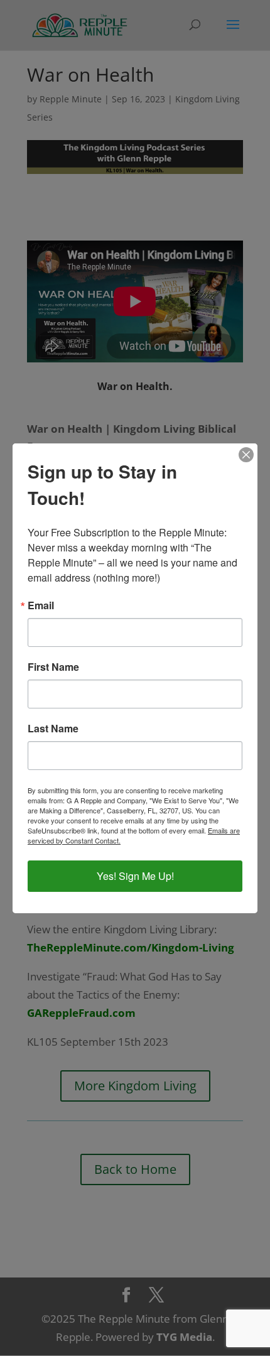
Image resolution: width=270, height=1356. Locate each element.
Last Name (53, 729)
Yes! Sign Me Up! (135, 876)
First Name (53, 667)
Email (41, 605)
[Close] (246, 454)
